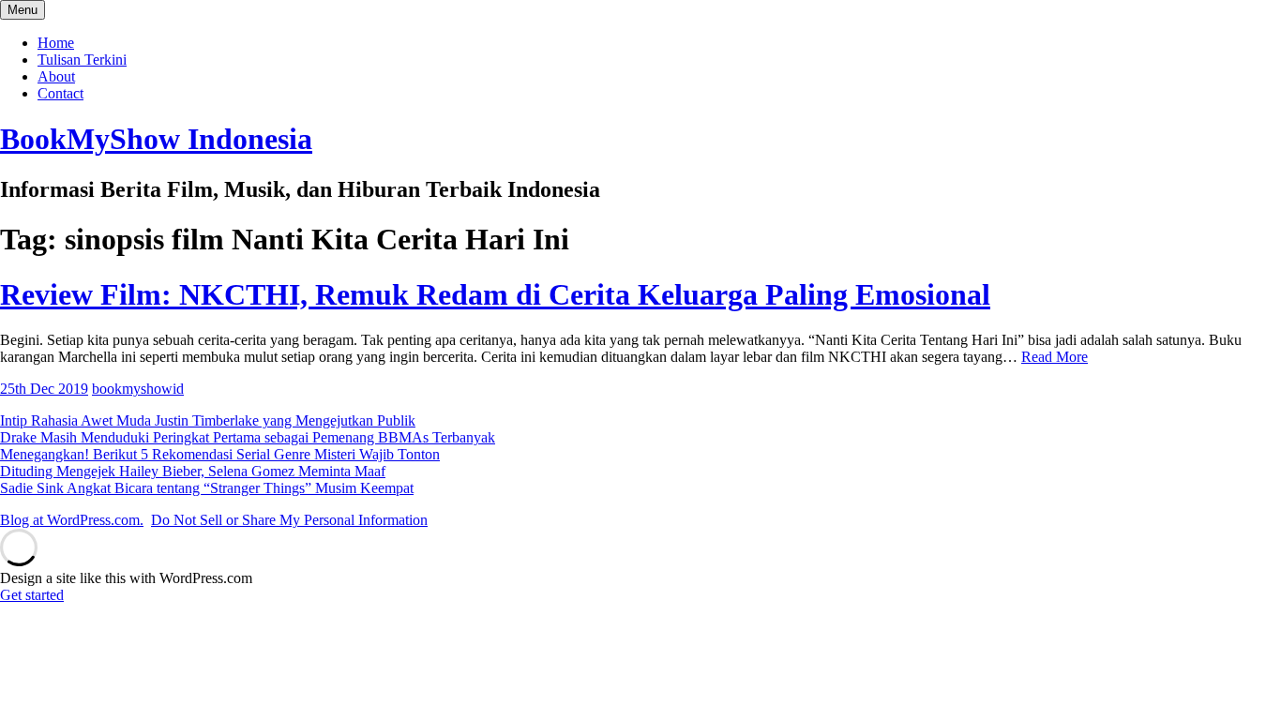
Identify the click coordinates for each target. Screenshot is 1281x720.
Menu (23, 10)
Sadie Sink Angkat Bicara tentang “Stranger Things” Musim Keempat (207, 488)
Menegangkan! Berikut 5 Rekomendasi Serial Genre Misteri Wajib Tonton (220, 454)
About (56, 76)
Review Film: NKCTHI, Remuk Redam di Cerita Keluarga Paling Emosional (495, 294)
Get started (32, 595)
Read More (1054, 357)
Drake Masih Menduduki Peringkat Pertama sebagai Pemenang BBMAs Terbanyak (247, 437)
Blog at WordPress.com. (71, 520)
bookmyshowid (138, 389)
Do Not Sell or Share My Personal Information (289, 520)
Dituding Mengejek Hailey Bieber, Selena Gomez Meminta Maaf (192, 471)
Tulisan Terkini (82, 60)
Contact (60, 93)
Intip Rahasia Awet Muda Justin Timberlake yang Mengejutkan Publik (207, 420)
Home (56, 43)
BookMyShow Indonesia (156, 139)
